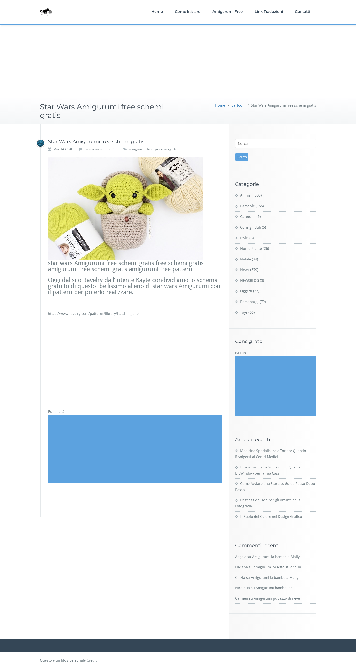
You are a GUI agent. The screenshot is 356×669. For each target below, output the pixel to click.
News (244, 270)
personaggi (163, 149)
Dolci (244, 238)
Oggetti (246, 291)
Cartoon (238, 105)
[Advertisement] (178, 62)
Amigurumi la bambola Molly (276, 557)
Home (157, 11)
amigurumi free (141, 149)
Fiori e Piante (251, 248)
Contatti (302, 11)
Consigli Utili (250, 227)
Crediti (92, 660)
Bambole (247, 206)
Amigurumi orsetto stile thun (277, 567)
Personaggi (249, 302)
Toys (244, 312)
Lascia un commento (100, 149)
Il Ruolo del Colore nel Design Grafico (271, 516)
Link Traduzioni (269, 11)
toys (177, 149)
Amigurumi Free (227, 11)
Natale (245, 259)
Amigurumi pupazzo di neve (277, 598)
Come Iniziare (187, 11)
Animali (246, 195)
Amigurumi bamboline (274, 588)
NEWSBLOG (249, 280)
